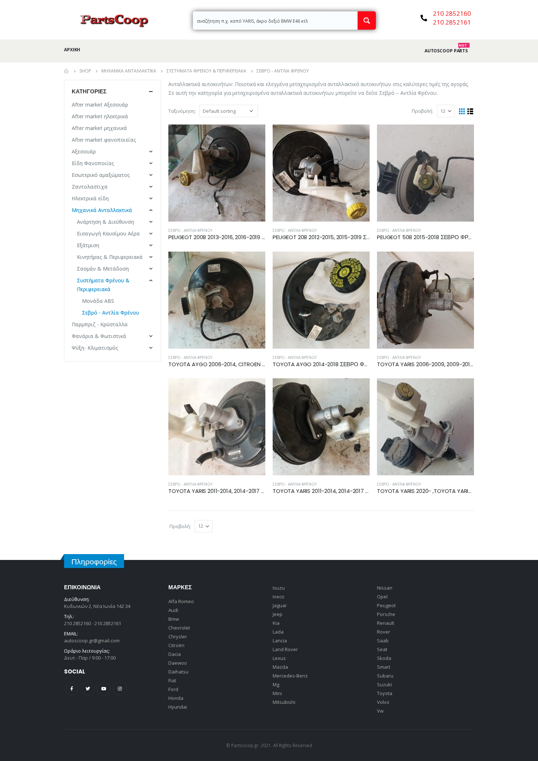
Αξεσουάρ (84, 151)
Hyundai (177, 707)
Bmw (173, 619)
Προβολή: (422, 111)
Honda (175, 698)
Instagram (120, 688)
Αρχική (72, 50)
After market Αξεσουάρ (100, 104)
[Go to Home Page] (66, 71)
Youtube (104, 688)
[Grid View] (462, 111)
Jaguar (280, 605)
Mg (276, 684)
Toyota (384, 693)
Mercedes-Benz (290, 675)
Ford (173, 689)
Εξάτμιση (88, 245)
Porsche (386, 614)
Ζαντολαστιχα (90, 186)
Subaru (385, 675)
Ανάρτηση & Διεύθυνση (105, 221)
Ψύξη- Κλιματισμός (95, 347)
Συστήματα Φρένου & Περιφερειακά (103, 285)
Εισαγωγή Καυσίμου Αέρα (108, 233)
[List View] (470, 111)
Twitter (87, 688)
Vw (380, 711)
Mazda (280, 667)
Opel (382, 596)
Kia (276, 623)
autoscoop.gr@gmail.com (92, 640)
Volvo (383, 702)
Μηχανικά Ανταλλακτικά (102, 210)
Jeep (278, 614)
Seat (382, 649)
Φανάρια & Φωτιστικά (99, 336)
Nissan (384, 587)
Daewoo (177, 663)
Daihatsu (178, 671)
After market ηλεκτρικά (100, 116)
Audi (173, 610)
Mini (277, 693)
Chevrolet (179, 627)
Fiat (172, 680)
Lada (278, 631)
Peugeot (386, 605)
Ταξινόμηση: (182, 111)
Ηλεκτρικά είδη (90, 198)
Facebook (71, 688)
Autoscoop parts (446, 51)
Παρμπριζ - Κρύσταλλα (100, 324)
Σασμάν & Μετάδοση (103, 268)
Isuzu (279, 587)
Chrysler (177, 636)
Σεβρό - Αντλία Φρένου (190, 230)
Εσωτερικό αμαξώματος (101, 174)
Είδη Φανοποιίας (93, 163)
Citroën (176, 645)
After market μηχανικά (99, 128)
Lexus (279, 658)
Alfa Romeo (181, 601)
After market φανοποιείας (104, 139)
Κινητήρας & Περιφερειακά (110, 256)
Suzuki (384, 684)
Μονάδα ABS (98, 300)
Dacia (174, 654)
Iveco (278, 596)
